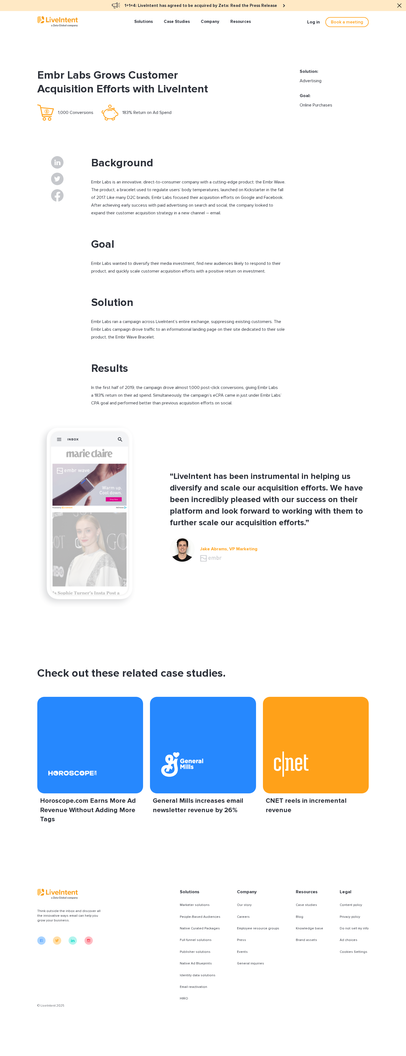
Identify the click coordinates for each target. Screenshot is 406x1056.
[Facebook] (41, 943)
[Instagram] (88, 943)
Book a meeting (347, 22)
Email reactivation (193, 987)
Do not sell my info (354, 928)
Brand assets (306, 940)
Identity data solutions (197, 975)
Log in (313, 22)
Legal (345, 892)
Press (241, 940)
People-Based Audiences (200, 917)
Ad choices (348, 940)
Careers (243, 917)
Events (242, 952)
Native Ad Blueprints (196, 963)
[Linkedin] (72, 943)
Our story (244, 905)
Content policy (351, 905)
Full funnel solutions (196, 940)
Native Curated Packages (200, 928)
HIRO (184, 998)
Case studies (306, 905)
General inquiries (250, 963)
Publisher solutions (195, 952)
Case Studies (177, 21)
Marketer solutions (195, 905)
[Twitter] (57, 943)
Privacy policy (350, 917)
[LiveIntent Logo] (57, 21)
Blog (299, 917)
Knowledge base (309, 928)
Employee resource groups (258, 928)
